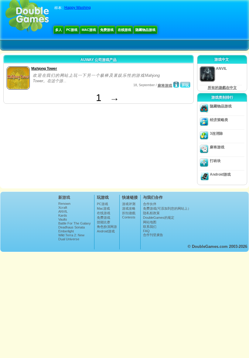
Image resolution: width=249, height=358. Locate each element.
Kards (62, 215)
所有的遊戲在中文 (222, 88)
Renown (64, 203)
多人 (58, 30)
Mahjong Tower (44, 68)
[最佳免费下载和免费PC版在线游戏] (27, 16)
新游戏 (64, 197)
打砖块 (215, 161)
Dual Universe (68, 239)
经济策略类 (219, 120)
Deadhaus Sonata (71, 227)
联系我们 (149, 226)
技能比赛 (103, 222)
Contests (128, 217)
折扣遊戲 (128, 213)
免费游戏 (107, 30)
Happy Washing (77, 7)
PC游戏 (71, 30)
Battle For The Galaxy (74, 223)
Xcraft (62, 207)
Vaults (62, 219)
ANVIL (63, 211)
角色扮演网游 (107, 226)
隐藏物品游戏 (145, 30)
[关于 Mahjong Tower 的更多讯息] (176, 85)
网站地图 (149, 222)
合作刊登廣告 (153, 235)
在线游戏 (124, 30)
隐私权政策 (151, 213)
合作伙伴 (149, 204)
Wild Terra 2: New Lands (71, 237)
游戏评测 (128, 204)
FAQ (146, 231)
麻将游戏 (165, 85)
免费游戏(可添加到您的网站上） (167, 208)
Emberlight (66, 231)
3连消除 (216, 133)
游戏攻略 (128, 208)
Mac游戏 (89, 30)
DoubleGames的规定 (158, 217)
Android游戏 (220, 174)
